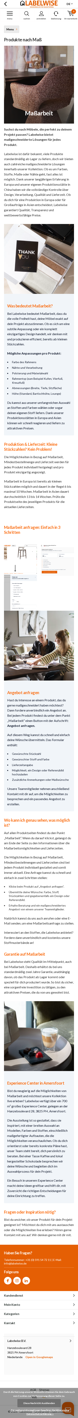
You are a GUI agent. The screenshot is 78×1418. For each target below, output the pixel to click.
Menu (9, 18)
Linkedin (26, 1280)
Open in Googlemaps (39, 1357)
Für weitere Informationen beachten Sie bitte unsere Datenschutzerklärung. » (40, 1412)
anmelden (41, 18)
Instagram (17, 1280)
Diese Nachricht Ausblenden (39, 1403)
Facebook (8, 1280)
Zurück (5, 4)
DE (68, 4)
